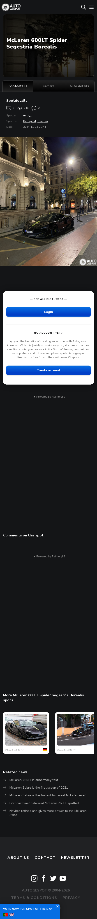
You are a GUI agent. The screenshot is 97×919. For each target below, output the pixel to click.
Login (48, 312)
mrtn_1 (27, 115)
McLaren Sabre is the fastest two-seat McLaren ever (47, 795)
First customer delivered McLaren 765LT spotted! (44, 803)
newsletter (75, 857)
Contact (45, 857)
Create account (48, 370)
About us (18, 857)
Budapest (29, 121)
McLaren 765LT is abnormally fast (33, 780)
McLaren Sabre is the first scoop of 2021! (39, 787)
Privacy (72, 897)
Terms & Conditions (34, 897)
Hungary (42, 121)
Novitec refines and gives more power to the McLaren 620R (48, 813)
